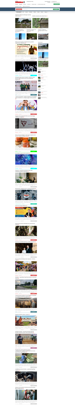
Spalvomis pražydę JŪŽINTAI (20, 205)
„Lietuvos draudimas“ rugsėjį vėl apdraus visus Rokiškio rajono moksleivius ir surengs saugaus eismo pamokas (26, 97)
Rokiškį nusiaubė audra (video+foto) (39, 15)
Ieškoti (56, 9)
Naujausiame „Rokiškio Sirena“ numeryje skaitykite (25, 188)
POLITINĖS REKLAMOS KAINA (41, 4)
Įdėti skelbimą (18, 9)
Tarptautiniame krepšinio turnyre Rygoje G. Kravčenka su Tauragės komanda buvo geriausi (25, 296)
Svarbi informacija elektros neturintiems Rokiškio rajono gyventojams (19, 30)
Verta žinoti (16, 186)
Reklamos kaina (34, 4)
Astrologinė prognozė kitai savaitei (22, 153)
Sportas (16, 94)
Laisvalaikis (16, 75)
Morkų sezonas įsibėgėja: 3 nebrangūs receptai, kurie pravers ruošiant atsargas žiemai (25, 135)
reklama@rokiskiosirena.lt (56, 2)
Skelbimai (16, 4)
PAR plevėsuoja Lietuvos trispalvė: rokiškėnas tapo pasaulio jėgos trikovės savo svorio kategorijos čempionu (25, 78)
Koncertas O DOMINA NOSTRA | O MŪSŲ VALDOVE (25, 241)
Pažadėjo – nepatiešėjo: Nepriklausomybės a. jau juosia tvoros (43, 50)
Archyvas (24, 4)
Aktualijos (16, 114)
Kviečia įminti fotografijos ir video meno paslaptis (24, 60)
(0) (20, 15)
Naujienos (20, 4)
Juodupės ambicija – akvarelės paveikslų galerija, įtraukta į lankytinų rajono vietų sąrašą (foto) (24, 332)
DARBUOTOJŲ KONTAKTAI (26, 6)
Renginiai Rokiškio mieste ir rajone (21, 314)
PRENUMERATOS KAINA (18, 6)
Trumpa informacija (18, 203)
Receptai (16, 151)
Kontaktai (29, 4)
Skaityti (33, 58)
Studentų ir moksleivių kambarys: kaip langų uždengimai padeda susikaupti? (23, 171)
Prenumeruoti (57, 4)
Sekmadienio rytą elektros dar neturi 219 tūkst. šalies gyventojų (31, 30)
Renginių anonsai (17, 58)
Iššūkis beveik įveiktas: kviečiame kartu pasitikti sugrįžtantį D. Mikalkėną (24, 42)
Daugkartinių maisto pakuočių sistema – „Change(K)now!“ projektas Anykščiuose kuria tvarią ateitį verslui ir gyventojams (25, 351)
